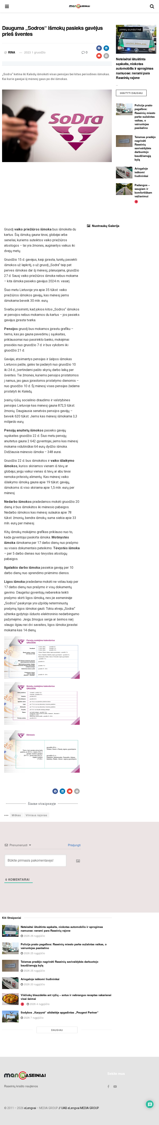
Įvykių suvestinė (130, 29)
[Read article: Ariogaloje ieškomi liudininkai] (124, 172)
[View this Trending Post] (136, 201)
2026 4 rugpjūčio (39, 1004)
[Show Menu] (7, 6)
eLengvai (30, 1108)
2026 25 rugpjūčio (34, 953)
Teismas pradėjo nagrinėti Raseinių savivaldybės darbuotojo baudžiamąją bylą (145, 148)
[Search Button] (152, 6)
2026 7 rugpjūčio (33, 1018)
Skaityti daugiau (133, 92)
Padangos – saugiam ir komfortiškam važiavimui (143, 190)
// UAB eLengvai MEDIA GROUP (79, 1108)
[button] (99, 48)
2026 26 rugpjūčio (34, 936)
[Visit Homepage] (79, 6)
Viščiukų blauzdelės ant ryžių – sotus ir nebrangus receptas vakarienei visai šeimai (66, 997)
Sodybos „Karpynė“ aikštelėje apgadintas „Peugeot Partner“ (60, 1012)
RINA (11, 52)
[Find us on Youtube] (115, 1086)
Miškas (16, 815)
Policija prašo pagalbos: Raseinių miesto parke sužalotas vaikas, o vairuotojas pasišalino (145, 116)
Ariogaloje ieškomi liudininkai (141, 172)
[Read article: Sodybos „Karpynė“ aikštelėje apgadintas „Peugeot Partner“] (10, 1016)
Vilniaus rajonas (36, 815)
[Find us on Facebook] (108, 1086)
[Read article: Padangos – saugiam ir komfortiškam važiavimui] (124, 189)
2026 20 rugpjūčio (34, 984)
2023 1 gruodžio (35, 52)
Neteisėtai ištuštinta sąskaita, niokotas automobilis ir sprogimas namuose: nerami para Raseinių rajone (134, 68)
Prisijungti (74, 845)
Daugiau (57, 1030)
